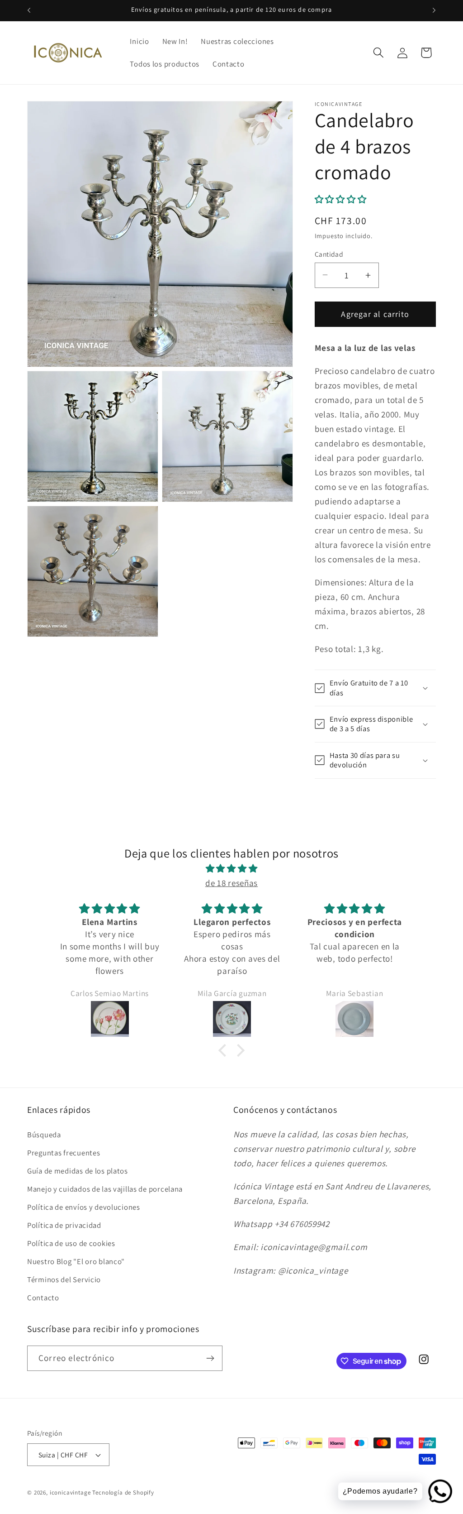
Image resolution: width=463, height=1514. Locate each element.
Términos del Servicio (64, 1279)
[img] (231, 868)
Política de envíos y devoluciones (83, 1207)
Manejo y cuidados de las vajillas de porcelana (105, 1189)
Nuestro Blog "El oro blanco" (76, 1261)
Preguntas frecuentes (63, 1153)
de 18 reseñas (231, 883)
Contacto (43, 1298)
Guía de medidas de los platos (77, 1171)
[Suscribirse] (210, 1358)
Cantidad (329, 254)
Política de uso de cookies (71, 1243)
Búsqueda (44, 1135)
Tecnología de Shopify (123, 1492)
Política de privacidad (64, 1225)
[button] (378, 53)
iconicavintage (70, 1492)
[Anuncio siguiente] (434, 10)
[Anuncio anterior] (29, 10)
